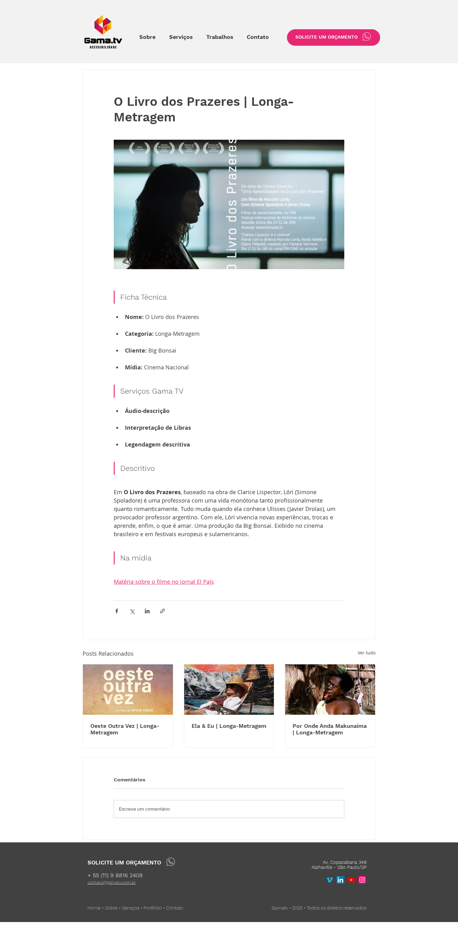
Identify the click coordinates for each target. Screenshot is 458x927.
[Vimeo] (329, 880)
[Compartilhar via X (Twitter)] (132, 611)
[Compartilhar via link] (162, 611)
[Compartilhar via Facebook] (117, 611)
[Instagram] (362, 880)
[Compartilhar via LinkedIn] (147, 611)
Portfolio (153, 908)
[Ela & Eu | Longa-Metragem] (229, 689)
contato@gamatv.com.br (112, 882)
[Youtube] (351, 880)
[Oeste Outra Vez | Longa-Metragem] (128, 689)
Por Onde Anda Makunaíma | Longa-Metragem (330, 729)
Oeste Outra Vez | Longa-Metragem (124, 729)
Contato (174, 908)
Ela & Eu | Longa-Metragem (229, 726)
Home (94, 908)
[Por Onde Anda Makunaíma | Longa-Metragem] (330, 689)
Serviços (130, 908)
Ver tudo (366, 653)
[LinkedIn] (340, 880)
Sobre (111, 908)
